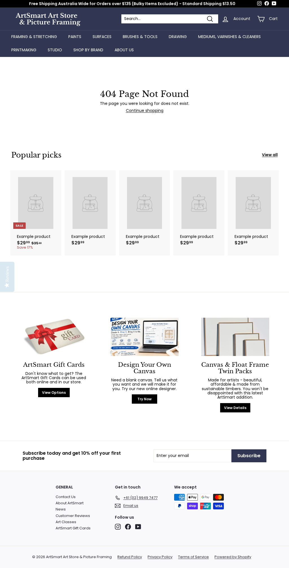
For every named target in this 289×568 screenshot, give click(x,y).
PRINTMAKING (23, 50)
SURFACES (102, 36)
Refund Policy (129, 557)
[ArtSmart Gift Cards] (54, 337)
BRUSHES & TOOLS (140, 36)
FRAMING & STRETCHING (34, 36)
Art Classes (66, 522)
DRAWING (178, 36)
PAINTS (74, 36)
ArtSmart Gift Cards (73, 528)
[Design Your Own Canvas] (144, 337)
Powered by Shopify (232, 557)
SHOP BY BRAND (88, 50)
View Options (54, 392)
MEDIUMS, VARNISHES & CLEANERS (229, 36)
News (61, 509)
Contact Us (66, 497)
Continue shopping (144, 110)
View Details (235, 407)
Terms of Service (193, 557)
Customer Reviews (73, 515)
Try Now (144, 399)
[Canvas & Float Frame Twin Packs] (235, 337)
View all (270, 155)
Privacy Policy (160, 557)
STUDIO (55, 50)
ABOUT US (124, 50)
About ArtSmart (70, 503)
